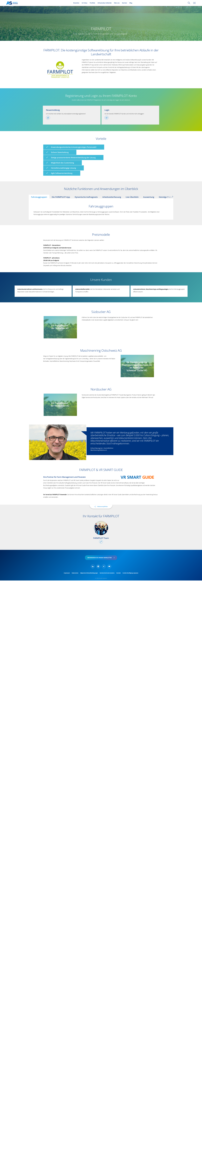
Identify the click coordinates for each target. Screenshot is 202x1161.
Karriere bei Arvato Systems (107, 573)
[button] (60, 327)
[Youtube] (109, 566)
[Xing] (104, 566)
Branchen (76, 3)
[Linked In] (93, 566)
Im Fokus (84, 3)
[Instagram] (98, 566)
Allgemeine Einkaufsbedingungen (89, 573)
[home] (12, 3)
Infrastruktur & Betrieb (104, 3)
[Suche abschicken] (189, 3)
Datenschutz (75, 573)
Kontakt (118, 573)
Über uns (117, 3)
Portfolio (92, 3)
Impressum (67, 573)
